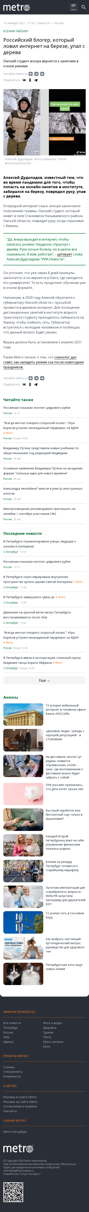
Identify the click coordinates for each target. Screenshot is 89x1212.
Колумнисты (12, 1076)
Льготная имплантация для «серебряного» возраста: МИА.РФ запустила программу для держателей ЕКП (65, 896)
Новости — (46, 23)
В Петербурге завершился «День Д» (29, 597)
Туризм (48, 1032)
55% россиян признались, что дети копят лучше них (64, 787)
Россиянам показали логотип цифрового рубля (36, 408)
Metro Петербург (15, 1132)
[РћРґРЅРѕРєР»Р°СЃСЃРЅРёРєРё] (30, 80)
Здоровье (50, 1028)
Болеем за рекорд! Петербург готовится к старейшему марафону (62, 866)
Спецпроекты (13, 1072)
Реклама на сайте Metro (20, 1102)
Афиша (8, 1042)
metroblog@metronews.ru (18, 1170)
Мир (6, 1037)
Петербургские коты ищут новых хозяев (64, 967)
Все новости (12, 1023)
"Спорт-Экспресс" (30, 1174)
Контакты (10, 1111)
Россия (59, 23)
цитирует (64, 254)
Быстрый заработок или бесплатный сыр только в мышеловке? (64, 814)
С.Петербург (10, 552)
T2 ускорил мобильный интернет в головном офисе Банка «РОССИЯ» (66, 709)
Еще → (44, 680)
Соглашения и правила (20, 1106)
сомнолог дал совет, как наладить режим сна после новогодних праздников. (43, 362)
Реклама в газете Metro (20, 1097)
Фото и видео (52, 1023)
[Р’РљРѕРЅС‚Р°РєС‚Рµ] (24, 80)
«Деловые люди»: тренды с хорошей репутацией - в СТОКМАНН (65, 735)
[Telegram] (35, 80)
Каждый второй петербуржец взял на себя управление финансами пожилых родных (65, 842)
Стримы (9, 1067)
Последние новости (22, 533)
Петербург (10, 1028)
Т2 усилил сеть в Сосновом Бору (65, 915)
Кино (46, 1046)
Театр (47, 1037)
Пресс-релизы (53, 1042)
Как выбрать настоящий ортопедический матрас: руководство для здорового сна (65, 945)
